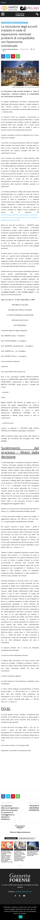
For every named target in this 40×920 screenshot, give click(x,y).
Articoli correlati (11, 838)
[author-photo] (20, 827)
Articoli (29, 849)
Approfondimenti (10, 19)
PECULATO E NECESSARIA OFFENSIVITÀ (34, 808)
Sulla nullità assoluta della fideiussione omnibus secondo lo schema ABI (32, 853)
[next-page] (21, 865)
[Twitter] (8, 56)
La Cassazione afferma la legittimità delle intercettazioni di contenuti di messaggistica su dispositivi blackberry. (10, 812)
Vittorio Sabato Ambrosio (10, 49)
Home (2, 19)
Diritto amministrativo (20, 849)
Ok (21, 917)
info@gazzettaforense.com (23, 891)
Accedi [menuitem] (3, 2)
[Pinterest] (13, 56)
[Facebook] (3, 56)
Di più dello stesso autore (26, 838)
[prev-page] (19, 865)
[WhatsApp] (18, 56)
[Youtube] (24, 896)
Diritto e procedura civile (20, 22)
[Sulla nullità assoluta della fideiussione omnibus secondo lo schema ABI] (33, 846)
